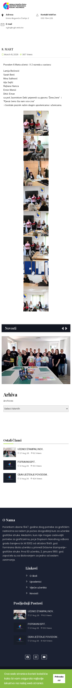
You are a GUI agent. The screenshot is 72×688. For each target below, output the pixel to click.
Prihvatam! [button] (59, 678)
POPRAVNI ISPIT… (27, 462)
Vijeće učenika (38, 587)
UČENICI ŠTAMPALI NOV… (31, 449)
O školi (33, 576)
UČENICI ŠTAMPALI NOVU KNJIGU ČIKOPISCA (36, 360)
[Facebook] (27, 657)
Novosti (34, 593)
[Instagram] (35, 657)
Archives (8, 400)
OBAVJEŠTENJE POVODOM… (33, 474)
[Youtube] (44, 657)
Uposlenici (35, 581)
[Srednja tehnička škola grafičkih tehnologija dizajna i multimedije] (16, 6)
